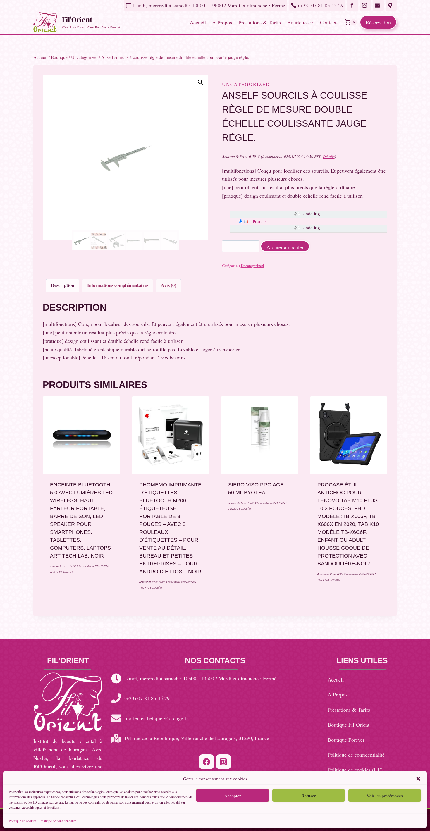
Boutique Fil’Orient (348, 724)
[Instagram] (223, 761)
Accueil (198, 22)
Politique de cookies (23, 820)
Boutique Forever (346, 739)
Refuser (309, 795)
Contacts (329, 22)
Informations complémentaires (117, 285)
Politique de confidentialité (57, 820)
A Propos (222, 22)
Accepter (232, 795)
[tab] (62, 285)
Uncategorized (246, 84)
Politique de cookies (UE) (355, 769)
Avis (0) (168, 285)
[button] (418, 779)
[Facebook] (206, 761)
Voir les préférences (385, 795)
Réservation (378, 22)
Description (62, 285)
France (259, 221)
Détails (329, 156)
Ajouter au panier (285, 247)
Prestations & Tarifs (259, 22)
